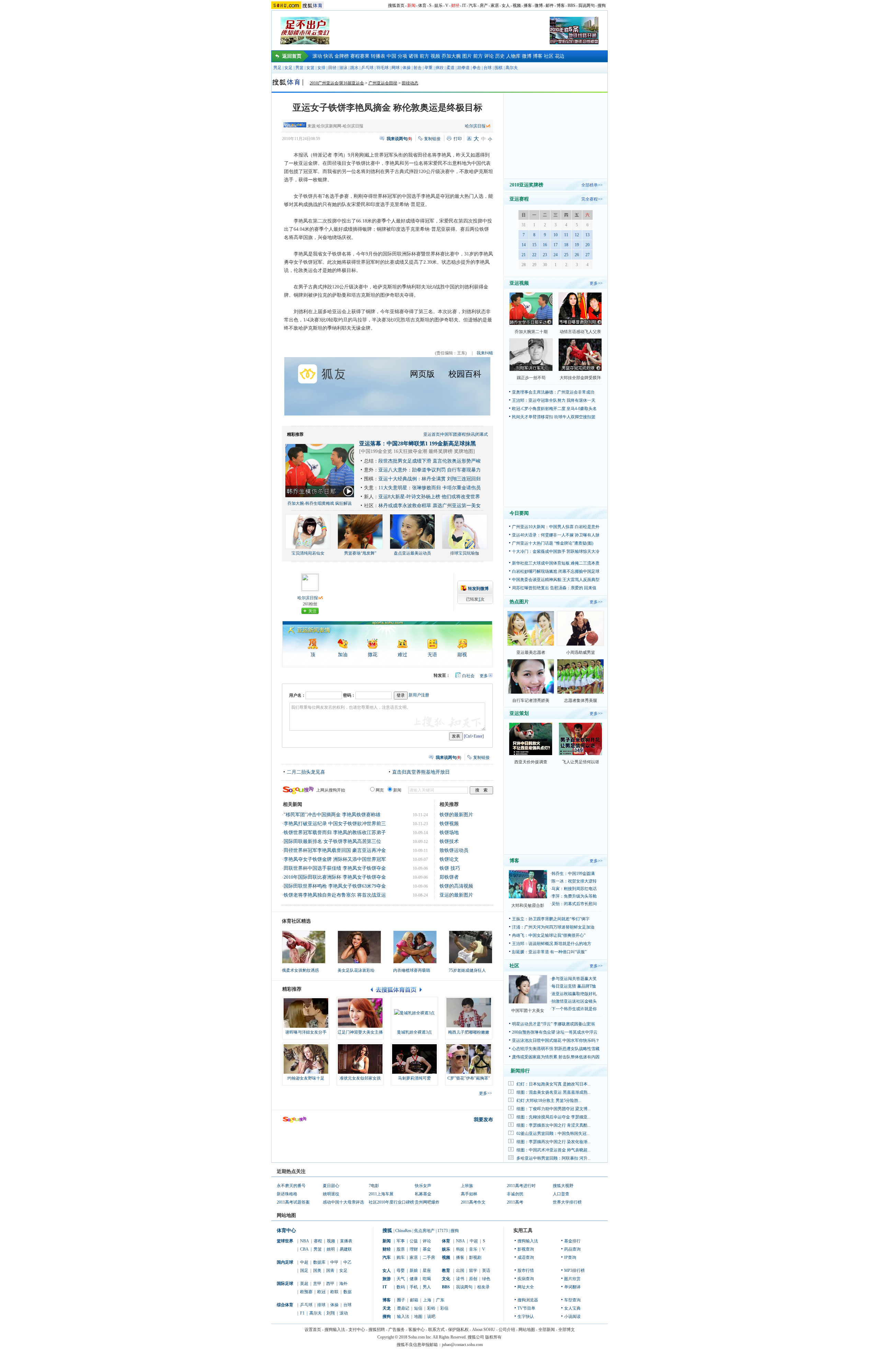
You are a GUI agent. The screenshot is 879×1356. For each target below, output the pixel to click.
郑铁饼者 (449, 877)
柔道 (450, 67)
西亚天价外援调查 (530, 762)
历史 (500, 56)
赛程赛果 (359, 56)
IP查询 (570, 1257)
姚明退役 (331, 1194)
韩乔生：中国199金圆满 (573, 873)
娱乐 (438, 5)
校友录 (483, 1287)
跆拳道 (463, 67)
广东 (440, 1300)
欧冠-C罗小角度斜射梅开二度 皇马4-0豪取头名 (554, 408)
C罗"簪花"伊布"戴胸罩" (468, 1078)
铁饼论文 (449, 859)
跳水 (354, 67)
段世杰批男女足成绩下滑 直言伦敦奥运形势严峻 (429, 461)
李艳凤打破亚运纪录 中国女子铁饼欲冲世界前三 (335, 823)
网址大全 (525, 1287)
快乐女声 (423, 1185)
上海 (427, 1300)
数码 (401, 1287)
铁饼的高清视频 (456, 886)
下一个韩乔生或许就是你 (574, 1008)
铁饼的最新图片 (456, 814)
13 (587, 234)
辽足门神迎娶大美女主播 (360, 1032)
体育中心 (286, 1230)
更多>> (485, 1093)
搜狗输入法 (527, 1241)
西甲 (330, 1283)
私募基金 (423, 1194)
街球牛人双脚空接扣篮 (574, 416)
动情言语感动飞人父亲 (580, 331)
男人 (427, 1287)
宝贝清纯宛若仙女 (308, 553)
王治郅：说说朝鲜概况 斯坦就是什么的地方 (551, 943)
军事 (401, 1241)
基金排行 (572, 1241)
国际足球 (285, 1283)
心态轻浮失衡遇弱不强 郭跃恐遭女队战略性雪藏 (556, 1048)
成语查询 (525, 1257)
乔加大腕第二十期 (531, 331)
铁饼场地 (449, 832)
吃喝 (427, 1278)
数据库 (319, 1262)
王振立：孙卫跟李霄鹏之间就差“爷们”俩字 (551, 918)
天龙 (387, 1308)
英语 (486, 1270)
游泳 (343, 67)
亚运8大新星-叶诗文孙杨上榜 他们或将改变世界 (429, 496)
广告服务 (396, 1329)
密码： (349, 695)
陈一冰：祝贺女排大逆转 (574, 881)
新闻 (411, 5)
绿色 (486, 1278)
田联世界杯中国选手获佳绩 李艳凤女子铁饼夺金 (335, 868)
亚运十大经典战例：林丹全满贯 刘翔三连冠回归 (429, 478)
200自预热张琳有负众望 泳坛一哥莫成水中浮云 (554, 1032)
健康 (414, 1278)
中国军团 (449, 434)
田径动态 (410, 83)
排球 (321, 1304)
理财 (414, 1249)
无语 (432, 654)
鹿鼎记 (403, 1308)
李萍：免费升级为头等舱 (574, 896)
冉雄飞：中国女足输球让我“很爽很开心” (548, 935)
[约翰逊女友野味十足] (306, 1059)
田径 (332, 67)
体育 (422, 5)
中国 (391, 56)
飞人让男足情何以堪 (580, 762)
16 (545, 244)
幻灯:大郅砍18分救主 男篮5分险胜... (548, 1100)
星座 (427, 1270)
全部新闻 (546, 1329)
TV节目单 (526, 1308)
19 (577, 244)
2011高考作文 (473, 1202)
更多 (484, 675)
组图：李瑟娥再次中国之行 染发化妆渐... (553, 1141)
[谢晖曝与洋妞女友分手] (306, 1013)
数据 (347, 1291)
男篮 (299, 67)
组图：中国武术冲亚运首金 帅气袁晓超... (553, 1150)
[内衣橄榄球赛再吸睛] (415, 947)
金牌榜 (341, 56)
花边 (559, 56)
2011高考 (515, 1202)
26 (577, 254)
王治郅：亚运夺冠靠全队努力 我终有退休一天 (553, 400)
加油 (342, 654)
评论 (489, 56)
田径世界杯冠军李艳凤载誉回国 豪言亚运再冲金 (335, 850)
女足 (288, 67)
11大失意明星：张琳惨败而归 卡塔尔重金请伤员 (429, 487)
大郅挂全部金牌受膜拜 (580, 377)
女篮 (310, 67)
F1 (302, 1313)
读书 (460, 1278)
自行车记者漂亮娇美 (530, 700)
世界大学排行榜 (567, 1202)
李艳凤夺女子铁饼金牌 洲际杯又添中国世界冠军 (335, 859)
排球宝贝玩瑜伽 (464, 553)
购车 (401, 1257)
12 (577, 234)
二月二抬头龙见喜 (306, 772)
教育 (446, 1270)
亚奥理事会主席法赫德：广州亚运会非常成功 (553, 392)
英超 (304, 1283)
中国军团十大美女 (527, 1010)
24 (555, 254)
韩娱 (460, 1249)
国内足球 (285, 1262)
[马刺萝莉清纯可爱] (414, 1059)
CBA (304, 1249)
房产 (484, 5)
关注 (312, 611)
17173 (442, 1230)
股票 (401, 1249)
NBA (304, 1241)
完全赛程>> (592, 199)
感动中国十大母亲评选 (343, 1202)
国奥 (317, 1270)
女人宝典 (572, 1308)
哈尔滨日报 (475, 126)
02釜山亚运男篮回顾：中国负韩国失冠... (553, 1133)
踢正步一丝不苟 (531, 377)
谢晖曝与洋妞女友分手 (306, 1032)
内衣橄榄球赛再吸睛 (411, 970)
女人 (506, 5)
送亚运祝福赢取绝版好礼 (574, 993)
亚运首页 (431, 434)
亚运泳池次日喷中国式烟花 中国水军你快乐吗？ (556, 1040)
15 (534, 244)
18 (566, 244)
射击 (417, 67)
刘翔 (331, 1313)
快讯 (328, 56)
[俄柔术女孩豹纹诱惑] (304, 947)
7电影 (374, 1185)
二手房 (429, 1257)
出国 (460, 1270)
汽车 (473, 5)
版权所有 (493, 1337)
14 (524, 244)
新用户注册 (419, 695)
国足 (304, 1270)
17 (555, 244)
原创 (473, 1278)
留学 (473, 1270)
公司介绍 (507, 1329)
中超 (304, 1262)
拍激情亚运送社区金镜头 (574, 1001)
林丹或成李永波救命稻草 (404, 505)
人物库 (513, 56)
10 (555, 234)
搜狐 (387, 1230)
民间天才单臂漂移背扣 (532, 416)
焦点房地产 (424, 1230)
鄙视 (462, 654)
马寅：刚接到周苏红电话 (574, 888)
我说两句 (586, 5)
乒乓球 (367, 67)
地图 (418, 1316)
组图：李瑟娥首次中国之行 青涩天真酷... (553, 1125)
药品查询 (572, 1249)
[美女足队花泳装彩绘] (359, 947)
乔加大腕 (451, 56)
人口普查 (561, 1194)
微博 (539, 5)
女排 (321, 67)
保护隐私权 (458, 1329)
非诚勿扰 (515, 1194)
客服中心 (416, 1329)
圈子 (401, 1300)
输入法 (403, 1316)
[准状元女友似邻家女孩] (360, 1059)
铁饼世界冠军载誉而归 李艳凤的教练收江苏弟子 (335, 832)
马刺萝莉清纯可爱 (414, 1078)
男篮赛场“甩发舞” (360, 553)
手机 (414, 1287)
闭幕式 (482, 434)
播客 (528, 5)
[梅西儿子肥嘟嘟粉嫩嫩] (468, 1013)
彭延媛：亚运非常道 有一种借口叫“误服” (549, 951)
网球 (395, 67)
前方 (424, 56)
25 (566, 254)
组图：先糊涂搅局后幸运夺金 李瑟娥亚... (553, 1117)
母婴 (401, 1270)
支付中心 (357, 1329)
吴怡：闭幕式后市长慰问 (574, 903)
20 (587, 244)
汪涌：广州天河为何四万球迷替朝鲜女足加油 (553, 927)
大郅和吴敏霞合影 (527, 905)
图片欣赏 (572, 1278)
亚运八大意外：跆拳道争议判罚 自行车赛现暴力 (429, 469)
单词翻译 (572, 1287)
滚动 (317, 56)
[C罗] (468, 1059)
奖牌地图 (463, 451)
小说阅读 (572, 1316)
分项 (402, 56)
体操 (406, 67)
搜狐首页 (396, 5)
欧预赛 (306, 1291)
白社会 (468, 675)
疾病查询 (525, 1278)
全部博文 (566, 1329)
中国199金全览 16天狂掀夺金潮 (394, 451)
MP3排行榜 (574, 1270)
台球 (487, 67)
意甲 (317, 1283)
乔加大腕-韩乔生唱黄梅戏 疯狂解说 (319, 503)
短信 (418, 1308)
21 (524, 254)
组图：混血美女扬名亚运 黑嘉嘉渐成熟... (553, 1092)
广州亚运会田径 (382, 83)
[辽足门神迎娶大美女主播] (360, 1013)
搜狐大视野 (563, 1185)
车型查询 (572, 1300)
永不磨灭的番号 (291, 1185)
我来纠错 (485, 353)
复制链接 (432, 138)
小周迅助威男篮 (580, 652)
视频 (517, 5)
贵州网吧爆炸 (427, 1202)
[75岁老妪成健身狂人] (470, 947)
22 (534, 254)
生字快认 (525, 1316)
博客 (561, 5)
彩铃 (431, 1308)
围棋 (498, 67)
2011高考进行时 (521, 1185)
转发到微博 (478, 588)
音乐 (473, 1249)
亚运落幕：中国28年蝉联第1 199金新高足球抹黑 (417, 443)
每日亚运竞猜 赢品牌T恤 (573, 986)
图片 (467, 56)
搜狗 (601, 5)
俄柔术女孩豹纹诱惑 (300, 970)
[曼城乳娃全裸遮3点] (414, 1013)
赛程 (462, 434)
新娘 (414, 1270)
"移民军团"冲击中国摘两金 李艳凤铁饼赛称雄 (332, 814)
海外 (343, 1283)
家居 (495, 5)
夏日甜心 (331, 1185)
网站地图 (526, 1329)
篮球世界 (285, 1241)
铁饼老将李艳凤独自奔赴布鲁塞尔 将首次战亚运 (335, 895)
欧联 (334, 1291)
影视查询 (525, 1249)
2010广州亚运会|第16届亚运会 (337, 83)
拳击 (476, 67)
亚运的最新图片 (456, 895)
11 (566, 234)
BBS (571, 5)
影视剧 (475, 1257)
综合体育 (285, 1304)
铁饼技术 (449, 841)
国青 (330, 1270)
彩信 (444, 1308)
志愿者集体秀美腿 (580, 700)
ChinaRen (403, 1230)
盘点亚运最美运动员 (412, 553)
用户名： (297, 695)
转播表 (378, 56)
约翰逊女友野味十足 (305, 1078)
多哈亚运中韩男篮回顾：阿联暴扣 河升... (553, 1158)
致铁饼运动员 (454, 850)
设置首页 (313, 1329)
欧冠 (321, 1291)
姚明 (331, 1249)
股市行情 (525, 1270)
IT (464, 5)
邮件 (550, 5)
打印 (458, 138)
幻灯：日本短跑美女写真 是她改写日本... (553, 1084)
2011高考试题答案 (293, 1202)
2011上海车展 (381, 1194)
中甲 (334, 1262)
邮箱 (414, 1300)
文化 (446, 1278)
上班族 (467, 1185)
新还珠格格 (287, 1194)
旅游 (387, 1278)
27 (587, 254)
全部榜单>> (592, 185)
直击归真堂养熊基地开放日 (421, 772)
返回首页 (291, 56)
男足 (277, 67)
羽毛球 (382, 67)
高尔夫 (511, 67)
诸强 (413, 56)
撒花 (372, 654)
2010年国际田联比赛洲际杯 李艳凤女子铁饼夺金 (335, 877)
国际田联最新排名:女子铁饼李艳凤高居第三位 (332, 841)
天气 (401, 1278)
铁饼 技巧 (450, 868)
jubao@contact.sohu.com (462, 1344)
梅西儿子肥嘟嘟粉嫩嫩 (468, 1032)
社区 (548, 56)
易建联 (346, 1249)
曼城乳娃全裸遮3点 (414, 1032)
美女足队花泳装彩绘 (356, 970)
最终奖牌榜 (441, 451)
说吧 (431, 1316)
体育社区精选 (296, 921)
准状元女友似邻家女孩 (360, 1078)
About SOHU (483, 1329)
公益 (414, 1241)
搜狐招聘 (376, 1329)
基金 (427, 1249)
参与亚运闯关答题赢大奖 (574, 978)
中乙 (347, 1262)
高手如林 (469, 1194)
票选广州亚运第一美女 (457, 505)
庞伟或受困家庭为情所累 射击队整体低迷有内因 (556, 1057)
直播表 (346, 1241)
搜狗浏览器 (527, 1300)
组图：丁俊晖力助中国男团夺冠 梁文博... (553, 1108)
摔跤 (439, 67)
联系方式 (436, 1329)
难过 (402, 654)
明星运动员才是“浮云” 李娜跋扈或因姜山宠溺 (553, 1024)
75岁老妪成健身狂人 (467, 970)
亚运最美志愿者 (530, 652)
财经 (455, 5)
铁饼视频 (449, 823)
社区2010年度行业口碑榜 (391, 1202)
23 (545, 254)
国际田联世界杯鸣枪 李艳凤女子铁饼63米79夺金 (335, 886)
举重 (428, 67)
